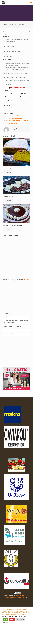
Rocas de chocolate (8, 196)
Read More (6, 622)
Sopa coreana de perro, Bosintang (12, 326)
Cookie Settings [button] (20, 619)
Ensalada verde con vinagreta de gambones (17, 120)
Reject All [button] (12, 619)
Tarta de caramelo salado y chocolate (12, 225)
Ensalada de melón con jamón (14, 118)
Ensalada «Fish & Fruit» (12, 123)
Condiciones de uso (9, 594)
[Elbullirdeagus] (3, 2)
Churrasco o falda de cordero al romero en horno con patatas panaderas (16, 321)
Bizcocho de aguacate (8, 168)
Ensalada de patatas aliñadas (13, 115)
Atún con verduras (8, 330)
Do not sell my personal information (15, 616)
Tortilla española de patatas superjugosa (14, 316)
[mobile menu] (30, 2)
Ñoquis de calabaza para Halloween (13, 334)
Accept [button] (5, 619)
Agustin (15, 129)
